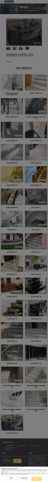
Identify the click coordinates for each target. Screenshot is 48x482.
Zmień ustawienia (24, 478)
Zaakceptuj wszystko (36, 478)
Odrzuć (11, 478)
